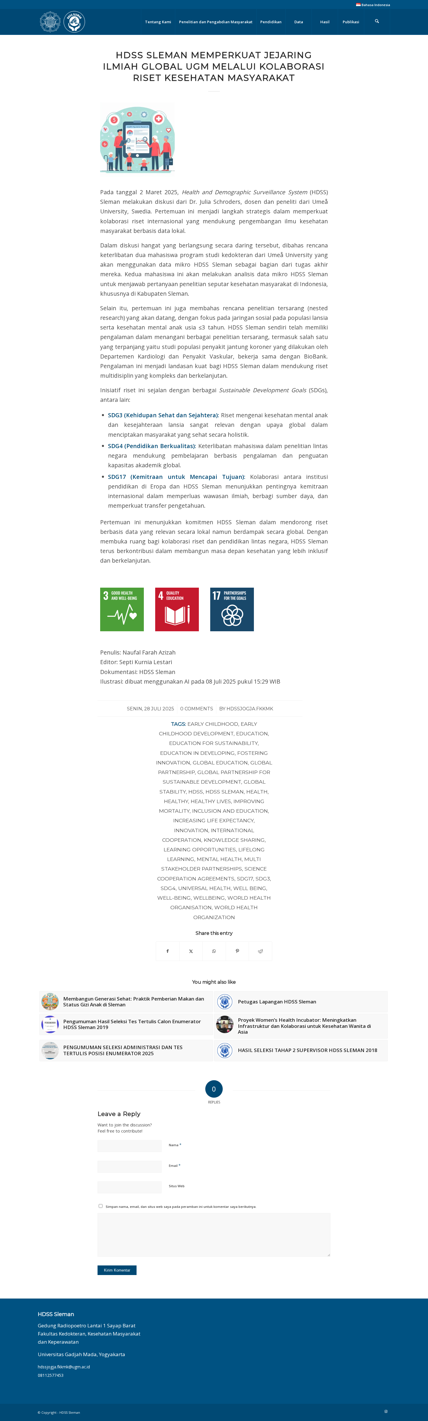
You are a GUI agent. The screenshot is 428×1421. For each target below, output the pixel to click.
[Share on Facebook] (167, 951)
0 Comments (196, 709)
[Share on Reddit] (260, 951)
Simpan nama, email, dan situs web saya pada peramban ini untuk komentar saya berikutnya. (181, 1206)
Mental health (219, 859)
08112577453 (50, 1375)
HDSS (195, 792)
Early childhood (213, 724)
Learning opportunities (200, 849)
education (252, 733)
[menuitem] (371, 4)
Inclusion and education (230, 811)
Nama (175, 1144)
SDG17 (245, 879)
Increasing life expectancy (213, 820)
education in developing (197, 753)
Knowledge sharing (234, 840)
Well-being (174, 898)
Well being (249, 888)
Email (175, 1165)
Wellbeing (209, 898)
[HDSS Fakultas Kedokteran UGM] (62, 22)
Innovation (191, 830)
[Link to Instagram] (385, 1411)
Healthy (176, 801)
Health (257, 792)
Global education (220, 762)
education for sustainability (213, 743)
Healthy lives (211, 801)
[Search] (377, 22)
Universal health (204, 888)
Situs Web (177, 1186)
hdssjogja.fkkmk (250, 709)
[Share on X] (191, 951)
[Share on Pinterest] (237, 951)
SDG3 (263, 879)
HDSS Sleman (225, 792)
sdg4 (168, 888)
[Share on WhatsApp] (214, 951)
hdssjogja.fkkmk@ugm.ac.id (64, 1367)
